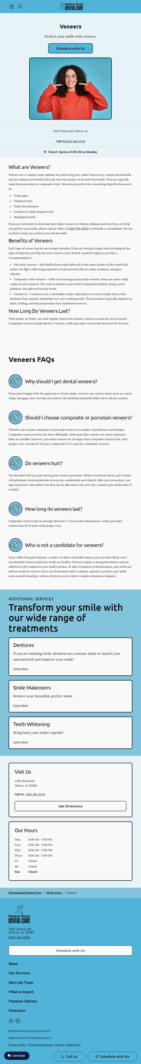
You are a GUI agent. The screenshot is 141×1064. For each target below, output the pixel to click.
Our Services (19, 973)
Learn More (20, 668)
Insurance (17, 1010)
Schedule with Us (70, 48)
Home (13, 963)
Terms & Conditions (40, 1044)
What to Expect (21, 992)
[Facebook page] (11, 1021)
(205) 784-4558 (75, 141)
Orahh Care (73, 1044)
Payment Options (23, 1001)
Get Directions (70, 806)
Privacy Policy (17, 1044)
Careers (59, 1044)
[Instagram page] (17, 1021)
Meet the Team (21, 982)
